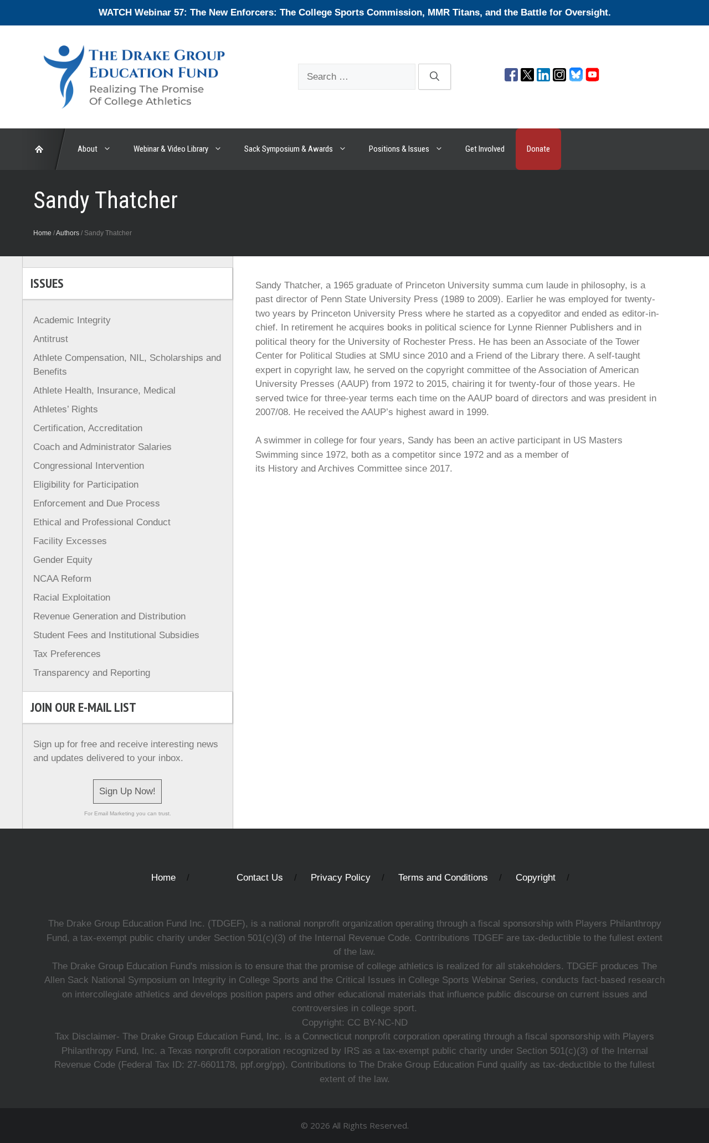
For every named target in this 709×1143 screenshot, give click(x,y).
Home (42, 233)
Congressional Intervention (88, 466)
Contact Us (260, 877)
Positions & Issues (399, 149)
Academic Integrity (72, 320)
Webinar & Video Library (170, 149)
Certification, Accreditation (87, 428)
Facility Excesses (70, 541)
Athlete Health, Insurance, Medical (104, 390)
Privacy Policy (341, 877)
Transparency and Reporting (91, 673)
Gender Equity (63, 560)
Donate (538, 149)
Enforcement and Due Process (96, 503)
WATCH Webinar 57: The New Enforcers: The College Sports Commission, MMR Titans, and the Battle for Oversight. (355, 12)
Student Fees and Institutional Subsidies (116, 635)
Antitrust (50, 339)
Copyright (536, 877)
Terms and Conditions (443, 877)
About (87, 149)
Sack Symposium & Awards (288, 149)
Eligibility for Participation (85, 484)
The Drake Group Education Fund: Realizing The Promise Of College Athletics (44, 149)
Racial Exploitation (71, 597)
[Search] (434, 77)
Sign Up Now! (127, 791)
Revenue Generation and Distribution (109, 616)
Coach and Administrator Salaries (102, 447)
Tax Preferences (67, 654)
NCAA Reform (62, 578)
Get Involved (485, 149)
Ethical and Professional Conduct (102, 522)
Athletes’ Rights (65, 409)
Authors (67, 233)
